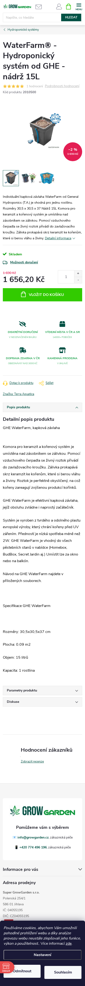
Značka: (18, 394)
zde (69, 943)
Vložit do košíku (46, 294)
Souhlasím (63, 972)
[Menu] (78, 6)
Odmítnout (22, 971)
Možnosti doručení (24, 262)
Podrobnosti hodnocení (62, 86)
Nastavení (42, 954)
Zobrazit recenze (32, 761)
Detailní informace (58, 238)
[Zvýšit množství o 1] (78, 273)
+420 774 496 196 (33, 847)
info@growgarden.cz (33, 837)
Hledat (71, 17)
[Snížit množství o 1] (78, 280)
